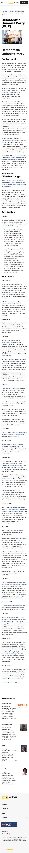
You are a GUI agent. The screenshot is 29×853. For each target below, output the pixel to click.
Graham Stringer (12, 654)
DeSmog (16, 2)
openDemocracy (7, 292)
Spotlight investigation (11, 388)
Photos (7, 682)
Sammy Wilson (6, 90)
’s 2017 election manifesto (13, 180)
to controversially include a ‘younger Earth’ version (14, 619)
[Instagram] (9, 834)
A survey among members (11, 605)
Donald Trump (12, 224)
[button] (14, 804)
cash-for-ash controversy (18, 538)
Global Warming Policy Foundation (15, 652)
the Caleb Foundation (15, 629)
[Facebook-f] (2, 834)
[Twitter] (4, 834)
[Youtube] (7, 834)
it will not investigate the (11, 325)
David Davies (9, 598)
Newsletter (5, 831)
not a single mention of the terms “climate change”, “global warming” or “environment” (14, 184)
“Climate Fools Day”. (17, 648)
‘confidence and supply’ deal (10, 140)
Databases (5, 11)
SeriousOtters (10, 849)
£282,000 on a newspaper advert (12, 465)
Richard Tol (19, 598)
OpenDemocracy (7, 490)
